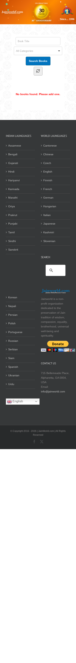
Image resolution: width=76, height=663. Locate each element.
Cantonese (50, 145)
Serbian (13, 349)
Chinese (48, 154)
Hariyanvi (14, 180)
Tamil (11, 232)
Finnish (47, 180)
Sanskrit (13, 249)
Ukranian (13, 375)
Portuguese (15, 332)
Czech (47, 163)
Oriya (11, 206)
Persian (13, 314)
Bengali (12, 154)
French (47, 189)
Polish (12, 323)
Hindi (11, 171)
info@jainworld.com (53, 391)
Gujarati (13, 163)
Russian (13, 340)
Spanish (13, 366)
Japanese (49, 223)
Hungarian (49, 206)
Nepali (12, 306)
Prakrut (12, 215)
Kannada (13, 189)
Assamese (14, 145)
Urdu (11, 384)
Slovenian (49, 241)
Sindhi (12, 241)
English (47, 171)
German (48, 197)
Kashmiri (48, 232)
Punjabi (12, 223)
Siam (11, 358)
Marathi (13, 197)
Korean (12, 297)
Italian (47, 215)
